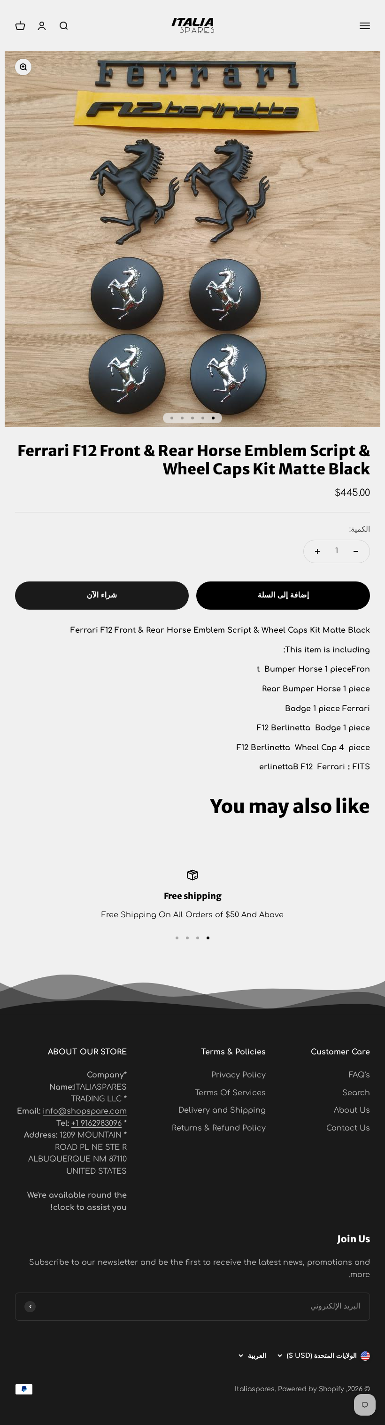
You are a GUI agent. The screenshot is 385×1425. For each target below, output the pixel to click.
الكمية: (359, 529)
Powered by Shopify (311, 1389)
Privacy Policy (238, 1075)
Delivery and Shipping (222, 1110)
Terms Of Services (230, 1093)
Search (356, 1093)
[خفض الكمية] (356, 551)
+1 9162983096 (96, 1123)
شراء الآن (102, 595)
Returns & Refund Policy (219, 1128)
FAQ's (359, 1075)
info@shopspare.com (85, 1111)
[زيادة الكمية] (317, 551)
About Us (352, 1110)
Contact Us (348, 1128)
